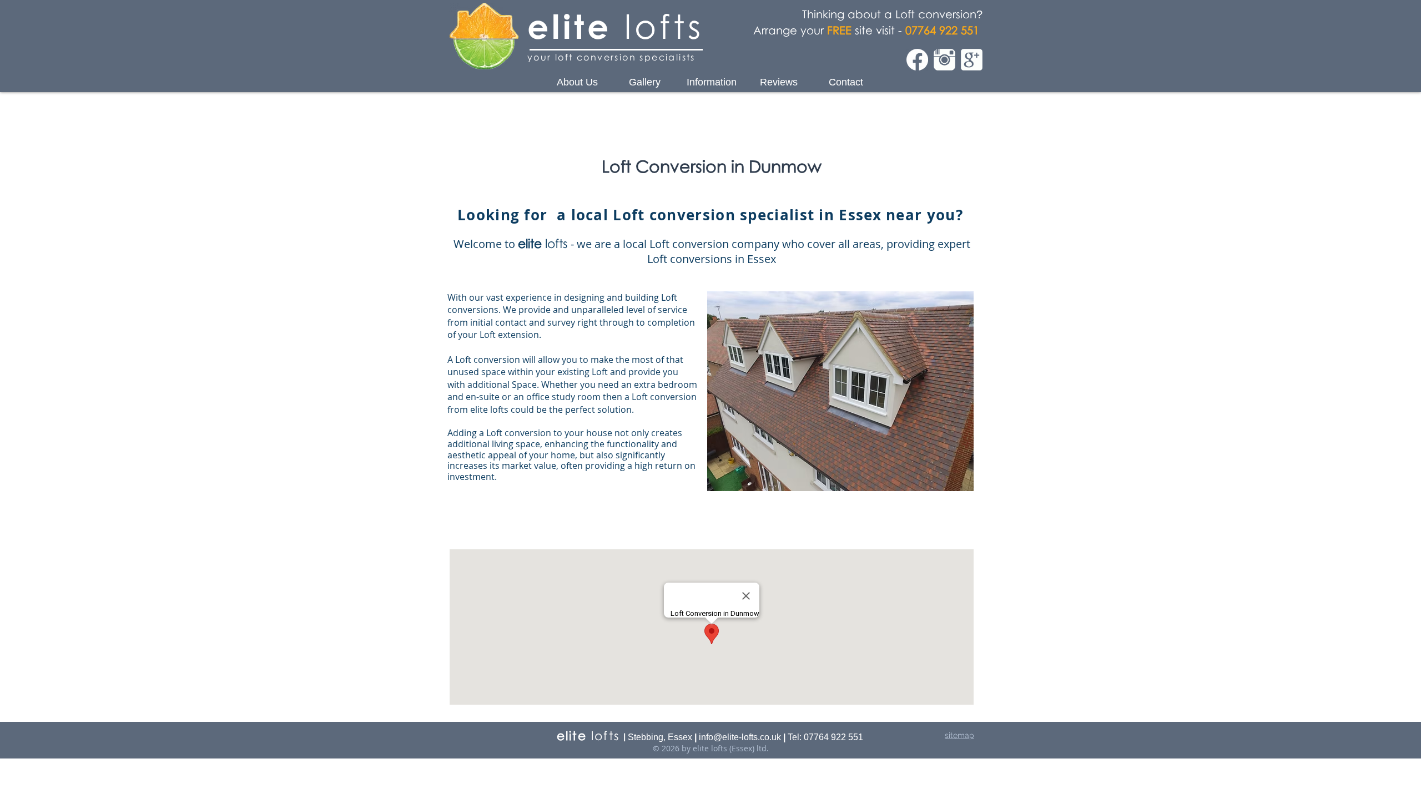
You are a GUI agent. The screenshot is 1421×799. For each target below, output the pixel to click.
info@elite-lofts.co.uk (740, 737)
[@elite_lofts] (944, 59)
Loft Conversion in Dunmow (712, 166)
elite (569, 26)
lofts (658, 26)
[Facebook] (917, 59)
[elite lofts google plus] (971, 59)
